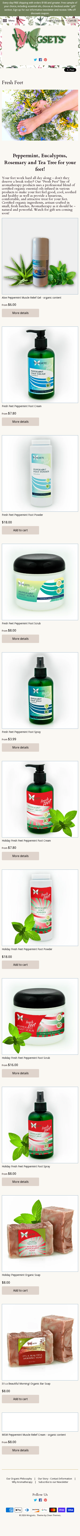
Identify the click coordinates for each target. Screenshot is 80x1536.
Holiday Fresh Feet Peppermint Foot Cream (26, 840)
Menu (12, 20)
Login (50, 20)
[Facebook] (40, 60)
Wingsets (30, 1515)
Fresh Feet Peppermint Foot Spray (21, 731)
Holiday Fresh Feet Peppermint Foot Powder (27, 949)
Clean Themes (53, 1515)
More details (20, 313)
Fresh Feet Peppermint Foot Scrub (21, 623)
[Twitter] (35, 60)
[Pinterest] (45, 60)
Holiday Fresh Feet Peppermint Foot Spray (26, 1166)
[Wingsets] (40, 40)
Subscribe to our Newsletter (53, 1482)
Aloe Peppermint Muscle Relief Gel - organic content (31, 297)
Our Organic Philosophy (19, 1478)
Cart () (72, 20)
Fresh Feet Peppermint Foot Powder (22, 514)
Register (59, 20)
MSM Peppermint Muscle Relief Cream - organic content (34, 1434)
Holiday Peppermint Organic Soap (21, 1274)
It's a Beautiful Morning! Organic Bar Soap (26, 1383)
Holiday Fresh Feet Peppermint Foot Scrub (26, 1057)
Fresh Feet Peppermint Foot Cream (21, 406)
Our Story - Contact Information (55, 1478)
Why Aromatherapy (22, 1482)
